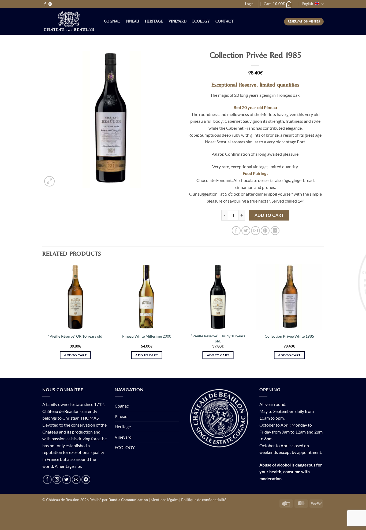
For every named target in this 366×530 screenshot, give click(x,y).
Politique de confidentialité (203, 499)
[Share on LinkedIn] (275, 230)
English (307, 4)
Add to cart (269, 215)
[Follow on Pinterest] (85, 479)
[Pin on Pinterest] (265, 230)
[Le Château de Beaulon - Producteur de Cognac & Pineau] (69, 21)
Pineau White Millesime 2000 (146, 336)
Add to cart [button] (75, 355)
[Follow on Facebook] (45, 4)
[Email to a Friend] (255, 230)
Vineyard (177, 21)
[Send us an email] (76, 479)
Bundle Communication (128, 499)
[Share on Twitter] (245, 230)
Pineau (132, 21)
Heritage (154, 21)
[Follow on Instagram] (50, 4)
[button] (249, 4)
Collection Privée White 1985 (289, 336)
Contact (224, 21)
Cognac (112, 21)
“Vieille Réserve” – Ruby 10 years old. (218, 338)
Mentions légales (164, 499)
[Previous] (43, 316)
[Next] (322, 316)
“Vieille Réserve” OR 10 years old (75, 336)
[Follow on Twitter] (66, 479)
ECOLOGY (201, 21)
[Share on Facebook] (236, 230)
